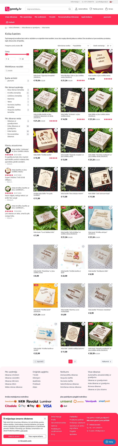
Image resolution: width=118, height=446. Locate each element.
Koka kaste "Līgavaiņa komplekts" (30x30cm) (44, 76)
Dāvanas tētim (10, 384)
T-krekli (52, 17)
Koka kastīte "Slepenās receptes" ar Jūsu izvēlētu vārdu (72, 155)
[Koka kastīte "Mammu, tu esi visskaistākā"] (73, 295)
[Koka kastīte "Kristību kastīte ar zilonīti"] (45, 334)
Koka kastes (46, 28)
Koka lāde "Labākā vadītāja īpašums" (72, 348)
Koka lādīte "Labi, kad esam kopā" (99, 193)
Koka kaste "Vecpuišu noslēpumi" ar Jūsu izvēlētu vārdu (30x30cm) (99, 349)
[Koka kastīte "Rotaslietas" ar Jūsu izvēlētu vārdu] (45, 256)
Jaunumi (107, 17)
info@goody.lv (103, 2)
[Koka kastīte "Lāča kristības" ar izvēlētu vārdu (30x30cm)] (73, 218)
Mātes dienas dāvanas (13, 387)
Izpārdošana (86, 17)
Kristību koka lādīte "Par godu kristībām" (43, 194)
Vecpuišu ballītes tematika (14, 111)
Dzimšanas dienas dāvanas (70, 387)
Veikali (12, 22)
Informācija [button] (74, 2)
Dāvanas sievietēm (12, 378)
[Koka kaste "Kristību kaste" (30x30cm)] (45, 295)
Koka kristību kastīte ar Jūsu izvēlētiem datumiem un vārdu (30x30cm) (43, 116)
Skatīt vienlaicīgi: (99, 46)
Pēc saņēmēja (26, 17)
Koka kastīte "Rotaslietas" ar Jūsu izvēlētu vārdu (44, 272)
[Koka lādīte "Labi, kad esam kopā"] (100, 179)
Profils (53, 420)
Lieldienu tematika (14, 96)
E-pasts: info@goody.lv (97, 431)
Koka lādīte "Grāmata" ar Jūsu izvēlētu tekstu (70, 115)
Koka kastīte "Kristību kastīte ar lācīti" (71, 272)
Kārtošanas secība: (64, 46)
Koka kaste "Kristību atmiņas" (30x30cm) (97, 233)
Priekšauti (36, 384)
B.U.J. (53, 434)
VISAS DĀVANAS (14, 28)
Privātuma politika (77, 420)
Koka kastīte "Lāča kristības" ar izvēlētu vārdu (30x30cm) (71, 233)
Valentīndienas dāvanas (69, 384)
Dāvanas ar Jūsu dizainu (97, 389)
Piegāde (73, 431)
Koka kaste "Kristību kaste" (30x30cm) (42, 310)
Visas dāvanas (11, 17)
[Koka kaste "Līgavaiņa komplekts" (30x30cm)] (45, 61)
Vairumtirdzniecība (58, 423)
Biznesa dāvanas (94, 386)
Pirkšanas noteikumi (77, 423)
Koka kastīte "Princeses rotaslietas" (99, 310)
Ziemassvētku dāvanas (69, 375)
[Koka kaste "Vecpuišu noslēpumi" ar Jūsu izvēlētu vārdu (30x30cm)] (100, 334)
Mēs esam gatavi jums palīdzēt (98, 420)
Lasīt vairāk (24, 431)
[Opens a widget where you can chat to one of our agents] (109, 442)
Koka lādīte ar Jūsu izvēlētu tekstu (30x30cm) (99, 115)
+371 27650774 (89, 2)
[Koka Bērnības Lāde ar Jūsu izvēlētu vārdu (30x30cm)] (73, 61)
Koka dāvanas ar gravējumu (31, 28)
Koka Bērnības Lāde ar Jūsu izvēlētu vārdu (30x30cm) (72, 76)
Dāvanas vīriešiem (12, 375)
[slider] (6, 54)
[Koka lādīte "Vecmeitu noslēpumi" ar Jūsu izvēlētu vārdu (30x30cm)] (100, 140)
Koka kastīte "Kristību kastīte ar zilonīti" (43, 349)
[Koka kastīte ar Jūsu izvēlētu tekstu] (100, 61)
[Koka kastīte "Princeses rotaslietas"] (100, 295)
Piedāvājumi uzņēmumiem (56, 430)
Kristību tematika (14, 93)
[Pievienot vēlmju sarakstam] (56, 51)
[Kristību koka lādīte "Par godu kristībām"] (45, 179)
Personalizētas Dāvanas (68, 17)
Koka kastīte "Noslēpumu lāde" (98, 271)
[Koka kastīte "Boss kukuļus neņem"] (73, 179)
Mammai (10, 99)
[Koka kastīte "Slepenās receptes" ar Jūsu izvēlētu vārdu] (73, 140)
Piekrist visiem (13, 436)
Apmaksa (73, 434)
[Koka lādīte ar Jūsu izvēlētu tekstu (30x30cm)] (100, 100)
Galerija (54, 426)
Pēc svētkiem (40, 17)
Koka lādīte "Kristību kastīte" (43, 155)
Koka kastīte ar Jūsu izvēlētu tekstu (99, 75)
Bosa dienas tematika (15, 90)
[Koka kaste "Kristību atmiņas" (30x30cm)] (100, 218)
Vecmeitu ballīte (66, 381)
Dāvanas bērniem (12, 381)
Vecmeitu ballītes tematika (14, 106)
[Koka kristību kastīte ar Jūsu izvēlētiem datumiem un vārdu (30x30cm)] (45, 100)
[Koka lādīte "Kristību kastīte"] (45, 140)
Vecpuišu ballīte (66, 378)
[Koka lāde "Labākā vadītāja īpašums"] (73, 334)
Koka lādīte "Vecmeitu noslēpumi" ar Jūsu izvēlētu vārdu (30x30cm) (100, 155)
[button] (81, 9)
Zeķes (35, 387)
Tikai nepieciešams (35, 436)
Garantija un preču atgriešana (77, 427)
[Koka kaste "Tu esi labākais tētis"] (45, 218)
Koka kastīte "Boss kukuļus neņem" (72, 193)
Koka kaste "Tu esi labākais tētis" (44, 232)
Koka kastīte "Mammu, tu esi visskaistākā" (70, 310)
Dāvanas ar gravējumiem (12, 122)
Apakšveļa (36, 381)
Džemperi (36, 378)
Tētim (9, 102)
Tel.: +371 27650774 (95, 428)
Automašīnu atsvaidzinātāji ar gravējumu (99, 376)
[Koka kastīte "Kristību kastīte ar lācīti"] (73, 256)
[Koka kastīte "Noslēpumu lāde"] (100, 256)
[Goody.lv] (13, 9)
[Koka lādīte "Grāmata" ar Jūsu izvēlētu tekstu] (73, 100)
